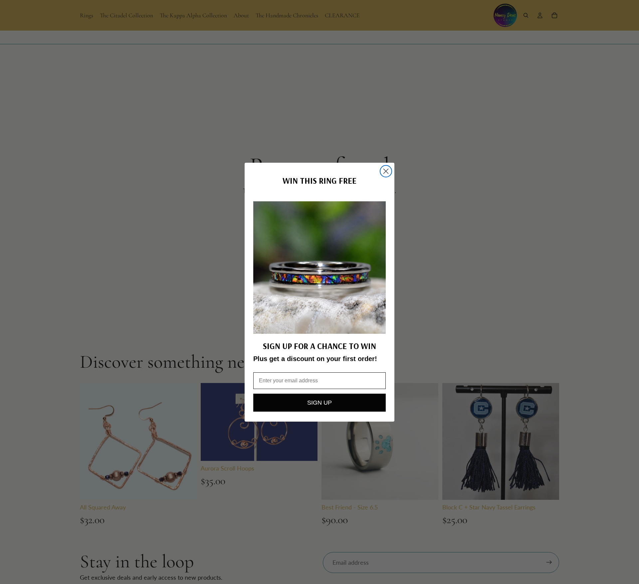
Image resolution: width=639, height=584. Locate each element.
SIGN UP (319, 402)
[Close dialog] (386, 171)
